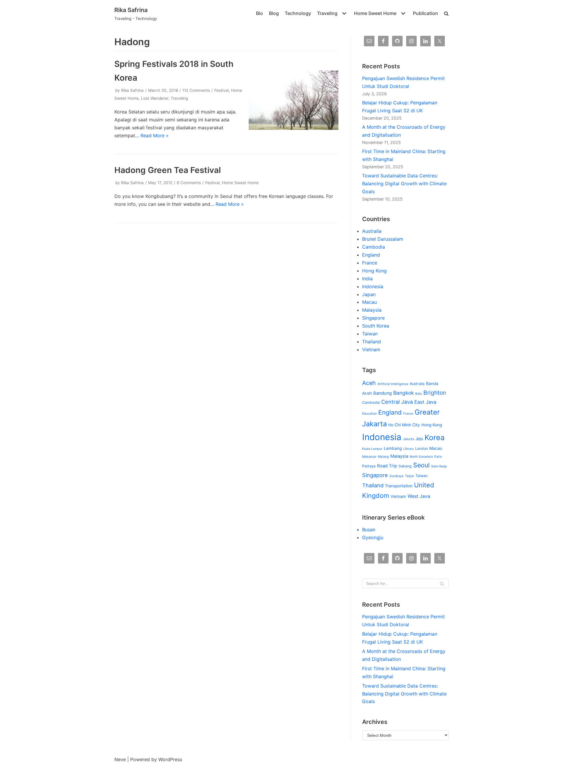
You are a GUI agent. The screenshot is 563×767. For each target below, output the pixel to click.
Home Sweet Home (240, 182)
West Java (419, 496)
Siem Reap (439, 466)
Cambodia (373, 247)
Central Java (397, 401)
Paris (438, 457)
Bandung (382, 393)
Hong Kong (374, 271)
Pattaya (369, 466)
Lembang (393, 448)
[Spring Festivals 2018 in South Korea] (293, 128)
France (369, 263)
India (367, 278)
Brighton (434, 392)
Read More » (154, 135)
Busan (368, 529)
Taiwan (370, 334)
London (421, 448)
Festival (221, 90)
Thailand (371, 342)
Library (408, 449)
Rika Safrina (132, 90)
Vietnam (371, 349)
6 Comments (189, 182)
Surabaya (396, 476)
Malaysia (371, 310)
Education (369, 413)
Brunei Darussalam (382, 239)
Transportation (399, 485)
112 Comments (196, 90)
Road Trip (387, 466)
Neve (120, 759)
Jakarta (408, 439)
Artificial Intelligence (392, 384)
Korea (435, 437)
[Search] (442, 583)
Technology (298, 13)
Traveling (179, 98)
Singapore (373, 318)
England (371, 255)
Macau (369, 302)
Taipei (409, 476)
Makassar (369, 457)
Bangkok (403, 393)
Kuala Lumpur (372, 449)
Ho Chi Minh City (404, 424)
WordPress (170, 759)
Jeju (419, 438)
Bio (259, 13)
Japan (369, 294)
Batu (418, 394)
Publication (425, 13)
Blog (274, 13)
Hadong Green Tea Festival (167, 170)
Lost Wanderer (154, 98)
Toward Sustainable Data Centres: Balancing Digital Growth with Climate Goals (404, 183)
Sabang (405, 466)
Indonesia (372, 286)
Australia (371, 231)
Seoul (421, 465)
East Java (425, 402)
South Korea (375, 326)
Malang (383, 457)
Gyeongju (372, 537)
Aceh (369, 382)
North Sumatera (421, 457)
